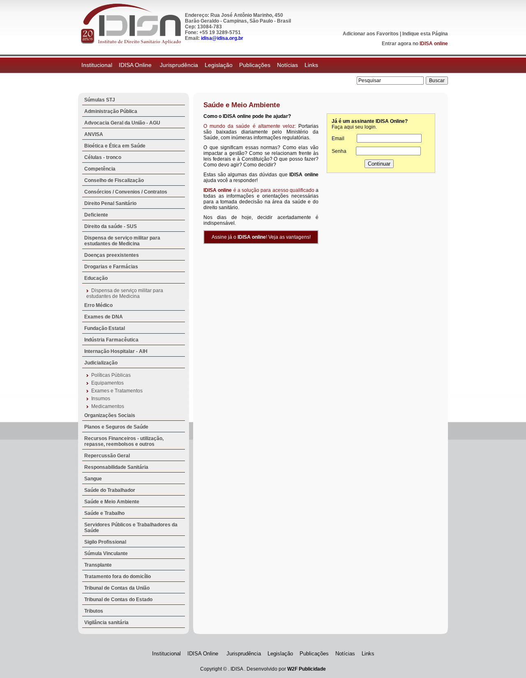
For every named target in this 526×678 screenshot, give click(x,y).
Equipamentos (107, 383)
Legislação (219, 65)
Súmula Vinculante (106, 553)
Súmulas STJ (99, 100)
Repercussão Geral (107, 456)
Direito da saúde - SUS (110, 226)
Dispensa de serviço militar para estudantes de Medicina (122, 241)
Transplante (98, 565)
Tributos (93, 611)
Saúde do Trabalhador (109, 490)
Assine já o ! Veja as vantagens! (261, 237)
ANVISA (93, 134)
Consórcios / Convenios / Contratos (125, 192)
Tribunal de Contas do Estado (118, 599)
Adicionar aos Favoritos (371, 34)
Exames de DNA (103, 317)
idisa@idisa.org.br (222, 38)
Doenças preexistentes (111, 255)
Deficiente (96, 215)
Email (338, 138)
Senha (339, 151)
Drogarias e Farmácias (111, 267)
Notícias (287, 65)
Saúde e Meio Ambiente (111, 502)
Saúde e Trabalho (104, 513)
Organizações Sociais (109, 415)
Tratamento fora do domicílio (117, 576)
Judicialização (101, 363)
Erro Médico (98, 305)
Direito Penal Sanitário (110, 203)
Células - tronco (102, 157)
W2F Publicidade (306, 669)
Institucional (96, 65)
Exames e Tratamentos (117, 391)
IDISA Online (136, 65)
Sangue (93, 479)
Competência (99, 169)
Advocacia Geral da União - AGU (122, 123)
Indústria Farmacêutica (111, 340)
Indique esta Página (425, 34)
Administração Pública (110, 111)
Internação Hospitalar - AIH (116, 351)
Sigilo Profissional (105, 542)
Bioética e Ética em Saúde (114, 146)
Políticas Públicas (111, 375)
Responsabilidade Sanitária (116, 467)
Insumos (100, 398)
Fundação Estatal (104, 328)
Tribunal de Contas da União (117, 588)
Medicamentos (107, 406)
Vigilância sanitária (106, 622)
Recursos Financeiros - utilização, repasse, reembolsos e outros (124, 441)
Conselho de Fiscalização (114, 180)
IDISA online (434, 43)
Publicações (254, 65)
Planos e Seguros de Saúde (116, 427)
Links (311, 65)
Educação (96, 278)
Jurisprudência (179, 65)
